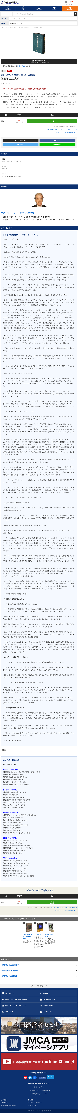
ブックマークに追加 (21, 140)
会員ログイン (21, 66)
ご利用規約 (4, 1102)
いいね (43, 1077)
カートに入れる (52, 121)
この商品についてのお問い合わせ (65, 132)
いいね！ (58, 140)
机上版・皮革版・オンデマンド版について (62, 129)
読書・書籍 (13, 27)
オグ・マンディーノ (8, 83)
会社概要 (4, 1100)
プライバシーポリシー (35, 1102)
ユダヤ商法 (37, 934)
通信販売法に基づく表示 (8, 1105)
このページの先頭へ (39, 986)
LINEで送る (58, 144)
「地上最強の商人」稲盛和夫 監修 (27, 936)
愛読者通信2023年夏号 (25, 27)
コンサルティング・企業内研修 (38, 1090)
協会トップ (38, 1087)
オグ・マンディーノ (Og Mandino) (17, 213)
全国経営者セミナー (38, 1094)
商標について (32, 1105)
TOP (2, 27)
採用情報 (31, 1100)
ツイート (21, 144)
